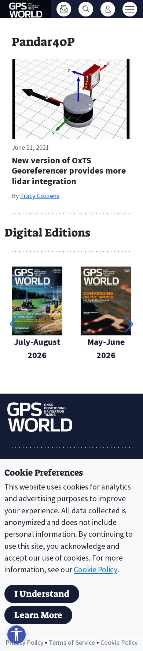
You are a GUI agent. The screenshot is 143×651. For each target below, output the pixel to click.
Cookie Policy (95, 569)
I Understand (41, 594)
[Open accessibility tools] (16, 634)
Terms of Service (72, 642)
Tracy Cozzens (39, 195)
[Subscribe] (63, 9)
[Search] (85, 9)
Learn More (38, 615)
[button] (129, 324)
